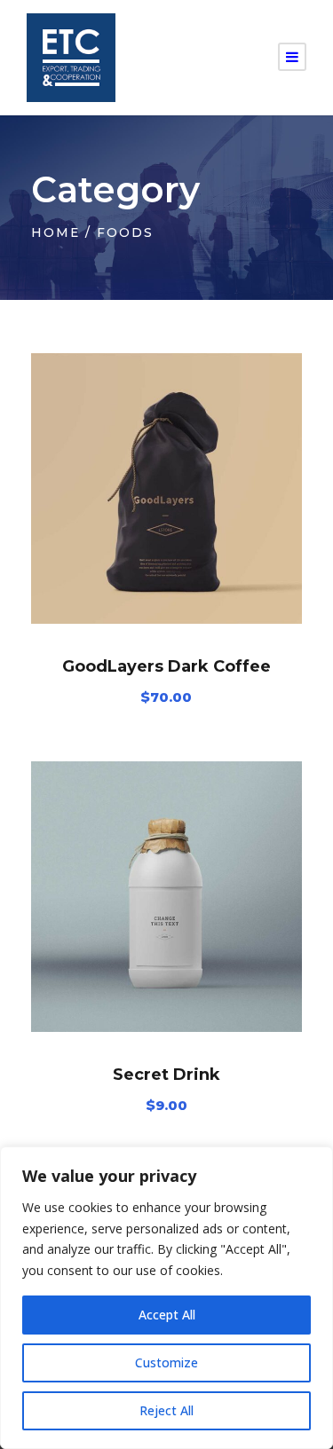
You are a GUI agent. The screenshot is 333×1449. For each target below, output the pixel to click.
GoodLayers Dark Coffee (166, 666)
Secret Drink (166, 1074)
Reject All (166, 1410)
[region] (166, 1297)
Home (55, 232)
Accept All (167, 1314)
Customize (166, 1362)
